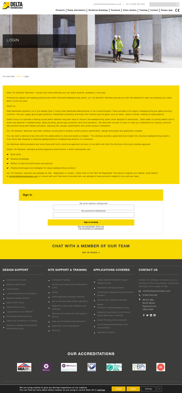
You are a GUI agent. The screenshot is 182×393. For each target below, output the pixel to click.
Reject (133, 389)
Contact (154, 10)
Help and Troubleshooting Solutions (69, 321)
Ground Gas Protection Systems (112, 300)
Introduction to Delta (16, 280)
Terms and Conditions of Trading (22, 321)
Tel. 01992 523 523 (135, 4)
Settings (148, 389)
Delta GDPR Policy (15, 303)
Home (18, 76)
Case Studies (13, 289)
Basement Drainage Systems (110, 288)
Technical (115, 10)
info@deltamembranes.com (107, 4)
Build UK (56, 330)
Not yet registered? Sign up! (91, 226)
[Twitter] (147, 315)
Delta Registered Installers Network (68, 297)
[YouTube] (154, 315)
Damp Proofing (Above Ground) (112, 320)
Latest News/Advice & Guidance (22, 294)
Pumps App (167, 10)
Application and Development (65, 326)
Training (143, 10)
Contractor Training (61, 280)
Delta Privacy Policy (16, 307)
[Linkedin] (151, 315)
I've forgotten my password (91, 229)
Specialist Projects (106, 332)
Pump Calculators (77, 10)
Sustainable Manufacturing (19, 316)
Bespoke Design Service (18, 298)
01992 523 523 (150, 295)
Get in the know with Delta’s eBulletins (70, 301)
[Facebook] (144, 315)
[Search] (177, 4)
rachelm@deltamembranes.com (23, 176)
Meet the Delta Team (16, 285)
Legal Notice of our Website (20, 312)
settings (101, 390)
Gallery (55, 292)
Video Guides (130, 10)
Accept (119, 389)
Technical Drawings (98, 10)
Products (60, 10)
